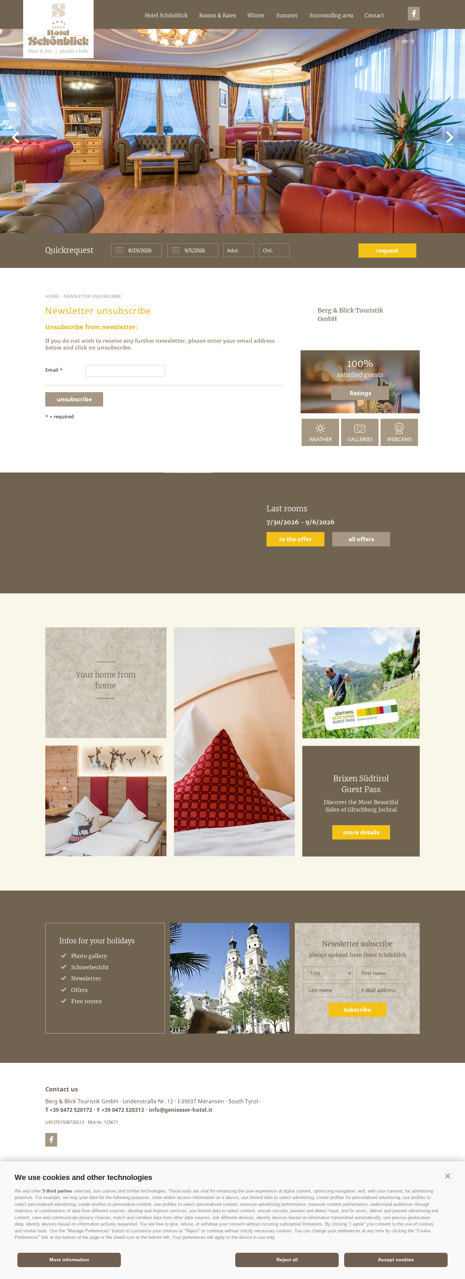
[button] (447, 1176)
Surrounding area (331, 15)
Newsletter (86, 978)
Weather (320, 439)
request (387, 250)
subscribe (357, 1009)
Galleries (360, 439)
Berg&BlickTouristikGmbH (58, 29)
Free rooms (86, 1001)
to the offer (295, 539)
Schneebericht (90, 967)
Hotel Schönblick (166, 15)
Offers (79, 990)
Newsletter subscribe (357, 944)
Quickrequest (69, 250)
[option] (232, 533)
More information (69, 1259)
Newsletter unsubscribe (92, 296)
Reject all (287, 1259)
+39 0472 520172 (71, 1110)
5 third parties (57, 1191)
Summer (287, 15)
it (412, 40)
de (404, 40)
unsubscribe (74, 399)
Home (52, 296)
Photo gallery (89, 956)
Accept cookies (396, 1259)
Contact (374, 15)
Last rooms (287, 508)
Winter (256, 15)
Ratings (360, 393)
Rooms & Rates (217, 15)
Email (51, 370)
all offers (361, 539)
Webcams (399, 439)
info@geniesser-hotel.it (180, 1110)
